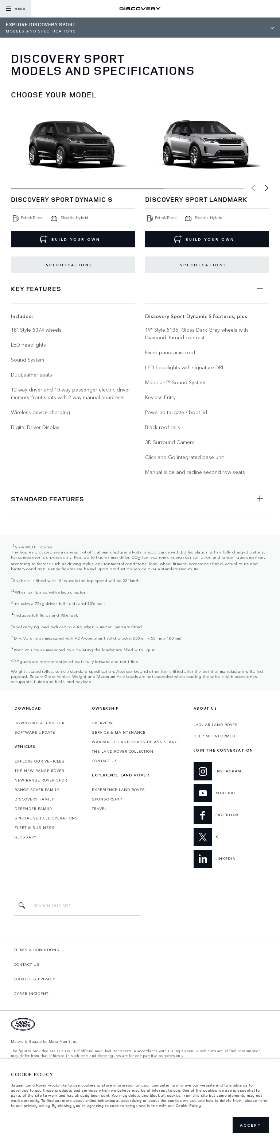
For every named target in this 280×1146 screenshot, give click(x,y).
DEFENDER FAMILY (34, 808)
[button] (266, 188)
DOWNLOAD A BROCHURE (41, 722)
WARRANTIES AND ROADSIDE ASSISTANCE (136, 741)
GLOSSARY (26, 837)
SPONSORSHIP (107, 799)
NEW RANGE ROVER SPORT (42, 780)
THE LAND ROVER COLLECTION (122, 751)
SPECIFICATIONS (69, 264)
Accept (251, 1125)
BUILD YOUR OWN (75, 239)
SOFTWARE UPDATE (35, 732)
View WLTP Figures (33, 546)
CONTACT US (105, 760)
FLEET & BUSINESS (35, 827)
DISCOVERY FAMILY (34, 799)
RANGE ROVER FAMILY (37, 789)
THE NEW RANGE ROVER (39, 770)
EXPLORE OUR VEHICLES (40, 761)
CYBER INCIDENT (31, 993)
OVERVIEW (102, 722)
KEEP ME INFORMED (214, 735)
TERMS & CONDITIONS (36, 949)
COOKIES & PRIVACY (34, 978)
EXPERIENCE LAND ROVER (118, 789)
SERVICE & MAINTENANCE (118, 732)
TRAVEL (99, 808)
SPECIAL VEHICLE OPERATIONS (46, 818)
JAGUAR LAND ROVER (216, 724)
